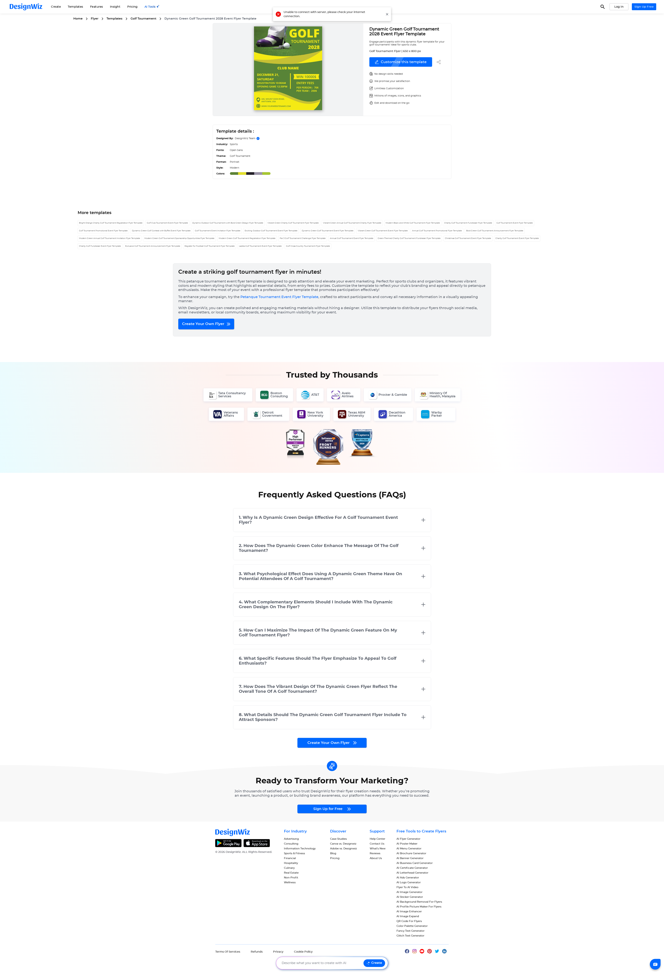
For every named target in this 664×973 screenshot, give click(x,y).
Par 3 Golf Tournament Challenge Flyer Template (303, 238)
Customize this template (404, 62)
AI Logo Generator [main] (408, 882)
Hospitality (291, 863)
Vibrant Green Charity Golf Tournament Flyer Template (293, 223)
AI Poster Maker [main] (406, 843)
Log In (619, 6)
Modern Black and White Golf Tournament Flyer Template (413, 223)
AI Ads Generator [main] (407, 877)
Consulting (291, 843)
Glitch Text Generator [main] (410, 935)
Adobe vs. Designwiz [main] (343, 848)
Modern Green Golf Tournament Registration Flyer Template (247, 238)
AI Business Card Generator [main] (414, 863)
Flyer (94, 18)
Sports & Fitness (294, 853)
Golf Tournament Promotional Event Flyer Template (103, 231)
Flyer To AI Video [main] (407, 887)
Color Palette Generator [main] (412, 926)
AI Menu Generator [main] (408, 848)
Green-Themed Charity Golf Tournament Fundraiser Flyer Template (409, 238)
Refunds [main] (257, 951)
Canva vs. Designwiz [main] (343, 843)
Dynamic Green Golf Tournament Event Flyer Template (327, 231)
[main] (152, 7)
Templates (75, 6)
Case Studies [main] (338, 839)
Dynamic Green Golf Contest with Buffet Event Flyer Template (161, 231)
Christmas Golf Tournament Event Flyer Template (468, 238)
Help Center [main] (377, 839)
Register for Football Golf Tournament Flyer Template (210, 246)
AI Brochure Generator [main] (411, 853)
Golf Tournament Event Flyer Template (514, 223)
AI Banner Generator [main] (409, 858)
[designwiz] (408, 951)
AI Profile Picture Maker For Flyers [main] (418, 906)
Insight (115, 6)
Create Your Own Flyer (203, 324)
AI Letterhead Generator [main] (412, 873)
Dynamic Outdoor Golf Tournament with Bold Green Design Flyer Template (227, 223)
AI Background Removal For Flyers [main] (419, 902)
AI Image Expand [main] (407, 916)
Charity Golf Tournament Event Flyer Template (517, 238)
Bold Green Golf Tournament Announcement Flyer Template (494, 231)
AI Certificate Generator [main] (412, 868)
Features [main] (96, 6)
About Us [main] (376, 858)
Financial (290, 858)
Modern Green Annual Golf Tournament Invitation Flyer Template (109, 238)
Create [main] (56, 6)
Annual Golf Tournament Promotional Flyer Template (437, 231)
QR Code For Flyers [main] (409, 921)
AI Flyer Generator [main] (408, 839)
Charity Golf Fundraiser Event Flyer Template (100, 246)
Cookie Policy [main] (303, 951)
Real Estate (291, 873)
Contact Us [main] (377, 843)
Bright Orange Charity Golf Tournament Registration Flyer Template (110, 223)
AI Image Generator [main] (409, 892)
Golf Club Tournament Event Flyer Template (167, 223)
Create (376, 963)
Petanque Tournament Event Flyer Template (279, 297)
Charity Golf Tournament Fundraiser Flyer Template (468, 223)
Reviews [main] (375, 853)
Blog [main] (333, 853)
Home (78, 18)
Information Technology (300, 848)
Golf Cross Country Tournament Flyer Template (308, 246)
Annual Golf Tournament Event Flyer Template (351, 238)
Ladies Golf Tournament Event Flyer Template (260, 246)
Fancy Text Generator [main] (410, 931)
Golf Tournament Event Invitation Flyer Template (217, 231)
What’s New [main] (377, 848)
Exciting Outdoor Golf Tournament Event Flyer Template (271, 231)
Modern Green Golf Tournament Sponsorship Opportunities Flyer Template (179, 238)
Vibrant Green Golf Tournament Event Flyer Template (383, 231)
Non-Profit (291, 877)
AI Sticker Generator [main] (409, 897)
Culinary (289, 868)
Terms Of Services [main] (227, 951)
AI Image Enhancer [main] (409, 911)
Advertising (291, 839)
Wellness (290, 882)
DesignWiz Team (245, 138)
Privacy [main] (278, 951)
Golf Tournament (143, 18)
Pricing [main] (132, 6)
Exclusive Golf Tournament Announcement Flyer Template (152, 246)
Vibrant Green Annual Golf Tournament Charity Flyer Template (352, 223)
